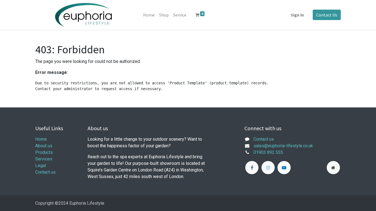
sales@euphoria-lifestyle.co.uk (283, 145)
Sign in (297, 15)
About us (43, 145)
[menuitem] (149, 14)
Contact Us (326, 15)
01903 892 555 (268, 152)
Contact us (45, 172)
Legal (40, 165)
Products (44, 152)
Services (43, 159)
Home (41, 139)
